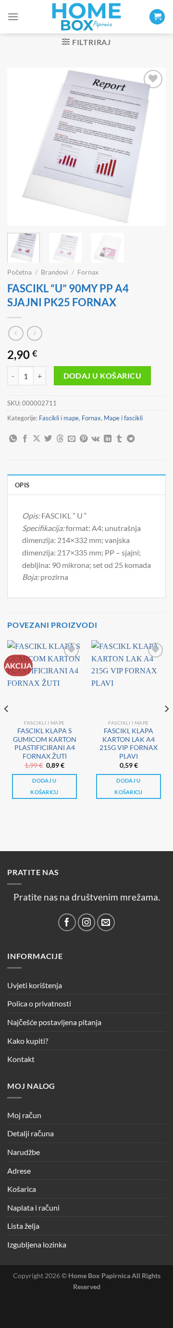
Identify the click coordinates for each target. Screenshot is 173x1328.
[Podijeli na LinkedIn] (107, 439)
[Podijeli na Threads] (60, 439)
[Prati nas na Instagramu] (87, 922)
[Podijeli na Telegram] (131, 439)
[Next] (150, 146)
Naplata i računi (33, 1207)
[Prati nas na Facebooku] (67, 922)
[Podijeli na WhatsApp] (13, 439)
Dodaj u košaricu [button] (44, 786)
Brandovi (54, 272)
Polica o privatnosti (39, 1003)
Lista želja (23, 1225)
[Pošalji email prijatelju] (71, 439)
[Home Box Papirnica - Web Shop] (86, 17)
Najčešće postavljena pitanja (54, 1022)
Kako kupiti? (27, 1040)
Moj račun (24, 1115)
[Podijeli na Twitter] (48, 439)
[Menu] (13, 16)
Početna (19, 272)
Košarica (21, 1188)
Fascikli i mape (59, 418)
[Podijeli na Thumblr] (119, 439)
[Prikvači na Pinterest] (83, 439)
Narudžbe (23, 1151)
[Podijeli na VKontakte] (95, 439)
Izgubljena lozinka (36, 1244)
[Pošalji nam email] (106, 922)
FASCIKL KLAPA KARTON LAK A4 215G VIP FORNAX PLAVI (128, 743)
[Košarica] (157, 17)
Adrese (19, 1170)
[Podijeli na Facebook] (25, 439)
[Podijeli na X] (36, 439)
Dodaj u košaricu (102, 375)
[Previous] (22, 146)
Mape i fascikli (123, 418)
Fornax (88, 272)
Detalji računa (30, 1133)
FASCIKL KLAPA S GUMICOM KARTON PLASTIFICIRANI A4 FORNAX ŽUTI (44, 743)
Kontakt (21, 1058)
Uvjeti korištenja (34, 985)
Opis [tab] (22, 485)
